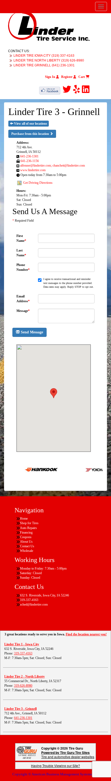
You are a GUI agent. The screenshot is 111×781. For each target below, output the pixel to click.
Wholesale (26, 551)
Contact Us (27, 546)
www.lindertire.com (33, 170)
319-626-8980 (23, 686)
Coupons (26, 537)
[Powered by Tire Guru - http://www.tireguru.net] (27, 752)
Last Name (21, 253)
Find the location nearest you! (86, 634)
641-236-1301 (29, 156)
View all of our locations (30, 123)
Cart (82, 77)
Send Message (31, 332)
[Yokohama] (92, 469)
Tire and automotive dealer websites (67, 754)
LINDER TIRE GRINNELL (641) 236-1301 (44, 65)
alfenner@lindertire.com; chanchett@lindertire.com (52, 165)
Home (24, 518)
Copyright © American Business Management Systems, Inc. (55, 774)
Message (23, 311)
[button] (53, 393)
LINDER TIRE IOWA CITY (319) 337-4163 (43, 55)
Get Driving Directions (38, 182)
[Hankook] (36, 469)
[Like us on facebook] (51, 89)
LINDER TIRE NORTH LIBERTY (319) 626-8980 (48, 60)
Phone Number (23, 267)
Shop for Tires (29, 523)
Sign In (50, 77)
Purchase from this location (30, 134)
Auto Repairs (28, 528)
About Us (26, 542)
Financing (26, 532)
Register (67, 77)
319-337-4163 (23, 653)
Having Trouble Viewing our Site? (55, 765)
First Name (21, 238)
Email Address (23, 298)
